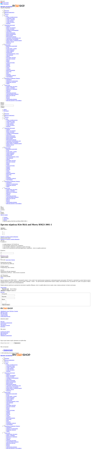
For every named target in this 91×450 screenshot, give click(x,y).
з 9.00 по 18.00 (4, 315)
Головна (5, 217)
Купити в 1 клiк (4, 255)
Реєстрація (6, 110)
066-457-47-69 (5, 2)
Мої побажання (4, 333)
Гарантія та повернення (6, 322)
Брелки (5, 219)
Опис (2, 277)
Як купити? (3, 324)
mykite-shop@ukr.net (5, 316)
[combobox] (7, 105)
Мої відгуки (3, 334)
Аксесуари (6, 218)
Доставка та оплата (5, 325)
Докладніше (3, 287)
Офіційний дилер (5, 311)
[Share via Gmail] (4, 234)
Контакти (3, 326)
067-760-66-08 (5, 4)
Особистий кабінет (5, 331)
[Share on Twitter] (4, 233)
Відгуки (2, 292)
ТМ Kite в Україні (13, 311)
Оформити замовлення (6, 335)
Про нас (2, 321)
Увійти (5, 109)
